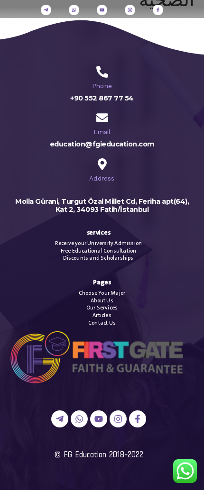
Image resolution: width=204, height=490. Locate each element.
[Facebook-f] (158, 10)
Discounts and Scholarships (98, 258)
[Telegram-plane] (46, 10)
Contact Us (102, 322)
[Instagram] (130, 10)
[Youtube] (102, 10)
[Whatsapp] (74, 10)
